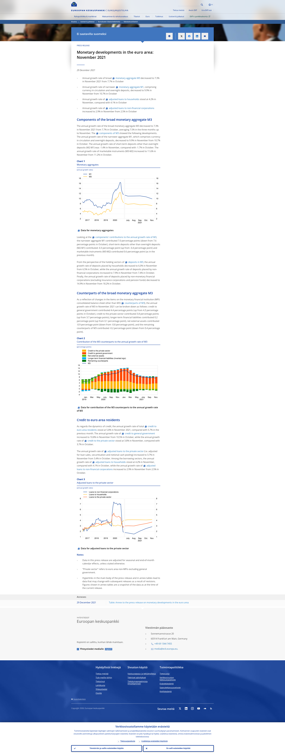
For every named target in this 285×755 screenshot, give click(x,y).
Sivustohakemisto (79, 699)
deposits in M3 (135, 262)
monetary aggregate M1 (131, 87)
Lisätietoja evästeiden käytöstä (154, 741)
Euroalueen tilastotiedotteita (109, 22)
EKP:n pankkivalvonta (199, 17)
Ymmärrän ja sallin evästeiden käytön (107, 748)
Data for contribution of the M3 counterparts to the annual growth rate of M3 (117, 409)
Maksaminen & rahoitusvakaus (115, 17)
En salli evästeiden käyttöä (178, 748)
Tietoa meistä (178, 10)
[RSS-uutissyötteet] (211, 708)
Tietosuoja (164, 674)
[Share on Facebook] (189, 36)
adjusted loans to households (124, 99)
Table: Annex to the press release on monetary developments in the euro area (149, 603)
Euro (148, 17)
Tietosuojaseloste (127, 741)
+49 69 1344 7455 (163, 644)
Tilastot (137, 17)
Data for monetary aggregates (97, 230)
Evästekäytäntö (167, 684)
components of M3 (109, 133)
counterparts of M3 (135, 303)
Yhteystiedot (101, 689)
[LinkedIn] (186, 708)
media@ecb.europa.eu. (166, 649)
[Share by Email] (205, 36)
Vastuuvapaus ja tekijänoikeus (142, 674)
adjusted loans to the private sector (125, 451)
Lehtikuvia (100, 686)
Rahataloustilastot (131, 22)
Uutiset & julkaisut (176, 17)
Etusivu (74, 22)
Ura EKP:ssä (207, 10)
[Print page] (169, 36)
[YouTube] (198, 708)
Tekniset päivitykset (137, 678)
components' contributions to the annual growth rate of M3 (125, 237)
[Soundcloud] (205, 708)
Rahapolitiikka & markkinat (85, 17)
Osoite (99, 693)
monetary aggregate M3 (128, 78)
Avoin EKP (193, 10)
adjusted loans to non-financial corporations (131, 108)
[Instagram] (192, 708)
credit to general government (140, 434)
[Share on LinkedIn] (197, 36)
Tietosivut (100, 682)
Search (202, 5)
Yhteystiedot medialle (92, 649)
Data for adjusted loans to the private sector (105, 549)
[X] (180, 708)
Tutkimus (159, 17)
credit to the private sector (101, 441)
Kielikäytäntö (166, 692)
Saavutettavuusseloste (170, 688)
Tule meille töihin (104, 678)
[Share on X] (181, 36)
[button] (206, 5)
